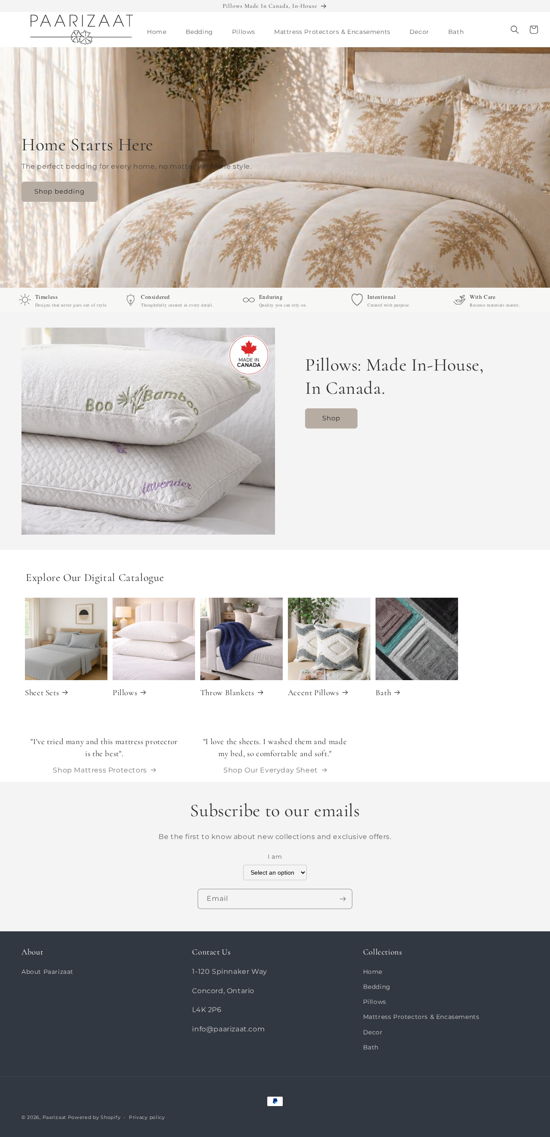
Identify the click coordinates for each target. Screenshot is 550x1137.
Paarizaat (54, 1117)
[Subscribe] (342, 899)
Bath (383, 692)
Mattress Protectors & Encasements (421, 1017)
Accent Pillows (313, 692)
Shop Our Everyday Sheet (270, 770)
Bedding (377, 987)
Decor (373, 1032)
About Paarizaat (47, 972)
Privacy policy (147, 1117)
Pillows (125, 692)
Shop (331, 418)
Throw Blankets (227, 692)
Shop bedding (59, 191)
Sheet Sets (42, 692)
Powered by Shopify (94, 1117)
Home (372, 972)
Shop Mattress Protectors (100, 770)
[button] (199, 31)
